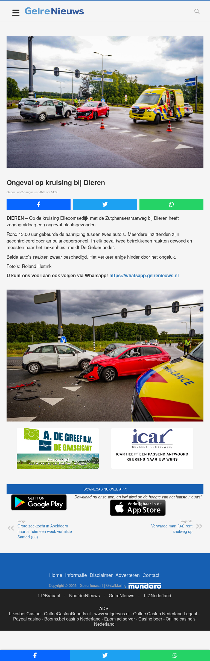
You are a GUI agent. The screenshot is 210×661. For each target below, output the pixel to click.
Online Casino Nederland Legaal (165, 613)
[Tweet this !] (105, 204)
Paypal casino (27, 619)
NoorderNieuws (84, 595)
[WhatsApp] (171, 204)
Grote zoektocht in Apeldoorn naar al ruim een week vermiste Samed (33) (45, 529)
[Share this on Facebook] (39, 204)
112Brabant (48, 595)
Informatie (76, 574)
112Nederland (157, 595)
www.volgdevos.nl (112, 613)
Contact (150, 574)
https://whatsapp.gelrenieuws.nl (144, 275)
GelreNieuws (121, 595)
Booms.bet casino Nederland (72, 619)
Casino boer (150, 619)
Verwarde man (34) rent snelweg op (171, 526)
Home (55, 574)
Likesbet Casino (24, 613)
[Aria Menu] (16, 12)
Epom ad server (119, 619)
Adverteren (127, 574)
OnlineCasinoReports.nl (67, 613)
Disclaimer (101, 574)
